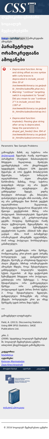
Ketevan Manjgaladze (12, 361)
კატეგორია (41, 369)
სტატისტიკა (7, 355)
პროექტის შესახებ (10, 369)
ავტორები (27, 369)
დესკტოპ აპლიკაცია (13, 407)
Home (4, 38)
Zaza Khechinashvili (12, 364)
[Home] (19, 8)
